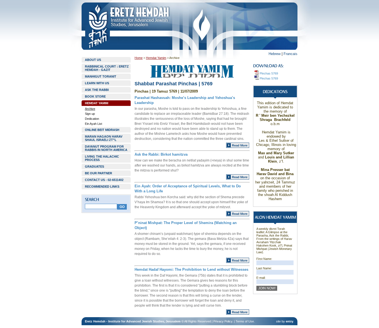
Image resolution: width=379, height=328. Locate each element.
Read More (239, 145)
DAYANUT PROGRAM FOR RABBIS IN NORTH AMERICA (106, 148)
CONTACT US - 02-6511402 (104, 180)
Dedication (92, 118)
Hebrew (275, 54)
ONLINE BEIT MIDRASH (102, 129)
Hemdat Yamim (156, 57)
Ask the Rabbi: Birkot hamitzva (161, 154)
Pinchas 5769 (268, 73)
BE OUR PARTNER (98, 173)
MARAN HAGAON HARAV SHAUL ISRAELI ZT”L (103, 138)
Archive (90, 108)
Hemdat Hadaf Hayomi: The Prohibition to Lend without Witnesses (191, 269)
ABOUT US (93, 59)
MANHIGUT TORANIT (100, 76)
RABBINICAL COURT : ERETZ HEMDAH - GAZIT (107, 68)
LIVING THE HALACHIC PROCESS (102, 158)
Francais (290, 54)
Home (139, 57)
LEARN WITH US (97, 83)
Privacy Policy (222, 321)
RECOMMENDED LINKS (102, 186)
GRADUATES (94, 166)
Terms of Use (245, 321)
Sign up (90, 113)
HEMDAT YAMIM (96, 103)
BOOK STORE (95, 96)
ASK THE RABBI (97, 89)
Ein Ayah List (93, 123)
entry (289, 321)
